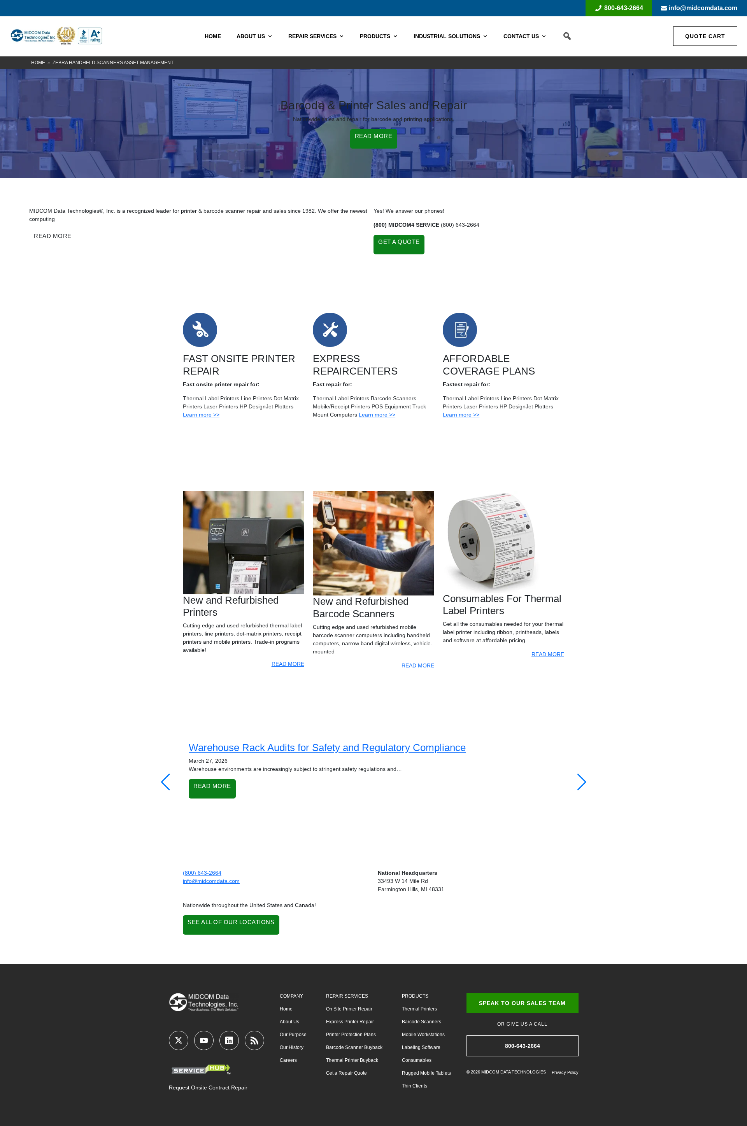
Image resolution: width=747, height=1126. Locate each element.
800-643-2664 (623, 8)
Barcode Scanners (421, 1021)
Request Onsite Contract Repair (208, 1087)
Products (375, 36)
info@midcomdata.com (703, 8)
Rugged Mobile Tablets (426, 1073)
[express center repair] (330, 329)
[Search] (567, 36)
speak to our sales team (522, 1003)
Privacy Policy (565, 1072)
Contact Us (521, 36)
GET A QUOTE (399, 241)
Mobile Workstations (423, 1034)
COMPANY (291, 996)
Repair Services (312, 36)
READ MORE (374, 136)
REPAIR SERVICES (347, 996)
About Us (251, 36)
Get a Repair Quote (346, 1073)
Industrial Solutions (447, 36)
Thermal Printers (419, 1009)
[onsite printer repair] (200, 329)
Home (213, 36)
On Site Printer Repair (349, 1009)
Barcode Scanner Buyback (354, 1047)
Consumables (416, 1060)
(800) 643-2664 (202, 873)
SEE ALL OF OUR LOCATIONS (231, 922)
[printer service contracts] (460, 329)
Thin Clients (414, 1086)
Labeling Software (421, 1047)
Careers (288, 1060)
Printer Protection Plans (351, 1034)
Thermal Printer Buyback (352, 1060)
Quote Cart (705, 36)
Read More (212, 786)
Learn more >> (201, 415)
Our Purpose (293, 1034)
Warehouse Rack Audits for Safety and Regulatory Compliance (327, 747)
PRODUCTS (415, 996)
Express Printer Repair (350, 1021)
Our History (291, 1047)
